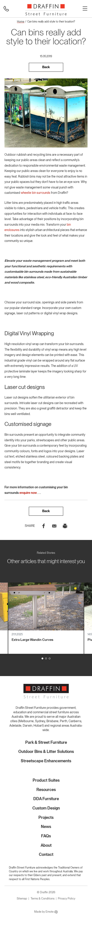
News (46, 826)
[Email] (54, 525)
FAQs (46, 836)
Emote (50, 911)
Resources (46, 789)
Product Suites (46, 780)
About (46, 845)
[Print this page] (65, 525)
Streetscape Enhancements (46, 760)
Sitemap (22, 898)
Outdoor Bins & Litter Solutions (46, 751)
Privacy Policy (66, 898)
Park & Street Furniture (46, 742)
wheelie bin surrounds (35, 192)
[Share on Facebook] (43, 525)
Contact (46, 854)
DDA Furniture (46, 798)
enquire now (28, 493)
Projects (46, 817)
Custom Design (46, 808)
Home (20, 21)
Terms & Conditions (42, 898)
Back (46, 67)
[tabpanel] (46, 618)
